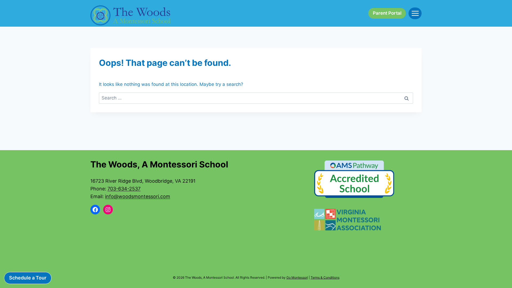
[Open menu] (415, 13)
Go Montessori (297, 277)
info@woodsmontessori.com (137, 196)
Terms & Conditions (325, 277)
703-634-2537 (124, 188)
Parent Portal (387, 13)
